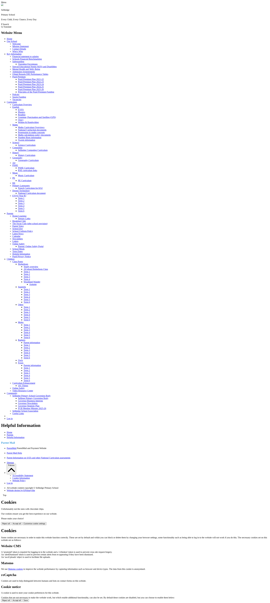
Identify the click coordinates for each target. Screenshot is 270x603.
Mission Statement (20, 46)
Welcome (16, 44)
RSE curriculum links (27, 170)
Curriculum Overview (22, 104)
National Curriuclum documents (32, 130)
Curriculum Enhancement (23, 383)
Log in (10, 418)
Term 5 (21, 208)
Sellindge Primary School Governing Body (31, 396)
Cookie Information (21, 478)
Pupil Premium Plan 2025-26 (31, 89)
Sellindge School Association (25, 411)
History (15, 152)
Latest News (17, 234)
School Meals (18, 249)
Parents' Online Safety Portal (30, 246)
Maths (15, 125)
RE (13, 183)
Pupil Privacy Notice (21, 256)
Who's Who (17, 51)
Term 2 (21, 201)
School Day (17, 228)
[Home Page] (2, 5)
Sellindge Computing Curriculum (33, 150)
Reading (21, 115)
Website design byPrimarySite (21, 490)
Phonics (21, 112)
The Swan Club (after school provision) (30, 223)
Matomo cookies (15, 569)
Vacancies (16, 99)
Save (26, 600)
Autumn (33, 284)
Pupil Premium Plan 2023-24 (31, 84)
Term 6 (21, 211)
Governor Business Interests (30, 401)
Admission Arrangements (23, 71)
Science (15, 142)
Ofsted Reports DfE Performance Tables (30, 74)
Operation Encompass (28, 64)
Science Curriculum (27, 145)
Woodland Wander (32, 282)
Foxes (20, 363)
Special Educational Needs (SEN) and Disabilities (34, 66)
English (15, 107)
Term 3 (21, 203)
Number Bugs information (29, 137)
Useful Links (18, 413)
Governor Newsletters (28, 403)
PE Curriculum (24, 180)
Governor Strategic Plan (28, 406)
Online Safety (18, 244)
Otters (20, 304)
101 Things (23, 385)
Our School (12, 41)
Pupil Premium (19, 77)
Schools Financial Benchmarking (27, 59)
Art (13, 163)
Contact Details (19, 49)
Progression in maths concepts (31, 132)
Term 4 (21, 206)
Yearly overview (31, 266)
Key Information (14, 54)
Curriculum (12, 102)
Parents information (32, 365)
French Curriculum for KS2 (30, 188)
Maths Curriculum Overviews (31, 127)
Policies (15, 94)
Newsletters (17, 239)
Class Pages (17, 261)
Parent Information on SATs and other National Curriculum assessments (38, 458)
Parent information (32, 342)
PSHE (15, 165)
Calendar (16, 236)
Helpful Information (21, 254)
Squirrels (22, 287)
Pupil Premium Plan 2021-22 (31, 79)
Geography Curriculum (28, 160)
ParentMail (11, 448)
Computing (17, 147)
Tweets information (26, 140)
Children (10, 259)
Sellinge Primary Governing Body (33, 398)
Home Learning (19, 216)
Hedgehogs (23, 264)
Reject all (6, 524)
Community (12, 393)
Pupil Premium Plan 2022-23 (31, 82)
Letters (15, 241)
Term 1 (21, 198)
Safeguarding (18, 61)
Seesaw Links (24, 218)
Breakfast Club (19, 221)
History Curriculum (26, 155)
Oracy (20, 120)
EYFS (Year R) (19, 196)
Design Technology (21, 190)
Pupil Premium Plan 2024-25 (31, 87)
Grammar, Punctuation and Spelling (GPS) (37, 117)
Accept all (17, 524)
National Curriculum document (32, 193)
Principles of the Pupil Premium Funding (36, 92)
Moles (20, 322)
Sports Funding (19, 97)
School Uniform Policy (22, 231)
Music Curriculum (26, 175)
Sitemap (10, 462)
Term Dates (17, 251)
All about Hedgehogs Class (36, 269)
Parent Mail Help (14, 453)
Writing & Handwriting (28, 122)
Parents (10, 213)
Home (9, 39)
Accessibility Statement (22, 475)
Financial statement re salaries (25, 56)
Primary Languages (21, 185)
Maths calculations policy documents (34, 135)
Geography (17, 158)
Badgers (21, 340)
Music (15, 173)
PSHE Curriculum (26, 168)
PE (13, 178)
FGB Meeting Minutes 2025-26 (32, 408)
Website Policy (19, 480)
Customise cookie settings (34, 524)
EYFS (21, 109)
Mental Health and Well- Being (26, 69)
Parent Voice (18, 226)
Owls (20, 360)
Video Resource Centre (22, 390)
